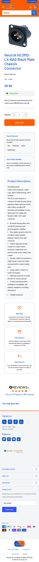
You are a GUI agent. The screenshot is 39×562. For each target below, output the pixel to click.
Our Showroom (33, 1)
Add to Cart (19, 122)
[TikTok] (19, 439)
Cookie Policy (26, 549)
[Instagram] (9, 439)
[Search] (34, 12)
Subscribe (9, 509)
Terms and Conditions (13, 549)
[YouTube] (14, 439)
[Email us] (10, 422)
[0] (35, 7)
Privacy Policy (15, 554)
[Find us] (15, 422)
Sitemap (25, 554)
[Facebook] (4, 439)
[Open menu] (3, 7)
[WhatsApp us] (21, 422)
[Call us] (4, 422)
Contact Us (7, 1)
